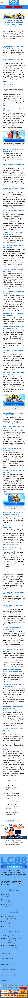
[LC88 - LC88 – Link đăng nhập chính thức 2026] (14, 2)
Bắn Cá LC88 (6, 894)
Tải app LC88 (6, 921)
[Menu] (2, 2)
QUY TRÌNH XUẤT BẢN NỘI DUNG (10, 975)
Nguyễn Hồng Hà (12, 948)
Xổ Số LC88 (6, 907)
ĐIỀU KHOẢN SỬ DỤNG (7, 964)
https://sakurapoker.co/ (15, 938)
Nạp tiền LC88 (7, 924)
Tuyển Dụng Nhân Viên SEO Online (14, 840)
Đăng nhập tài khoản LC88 (10, 919)
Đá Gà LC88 (6, 899)
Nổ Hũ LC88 (6, 897)
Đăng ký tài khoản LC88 (9, 916)
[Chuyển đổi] (4, 785)
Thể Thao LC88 (7, 904)
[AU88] (14, 991)
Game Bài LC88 (7, 902)
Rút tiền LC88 (6, 926)
